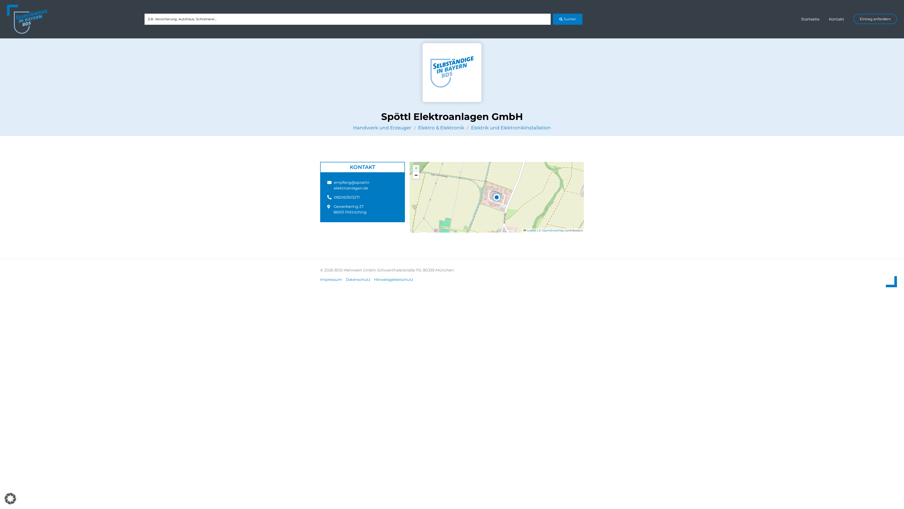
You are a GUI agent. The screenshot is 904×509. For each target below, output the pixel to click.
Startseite (810, 19)
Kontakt (836, 19)
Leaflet (531, 230)
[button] (496, 197)
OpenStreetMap (553, 230)
